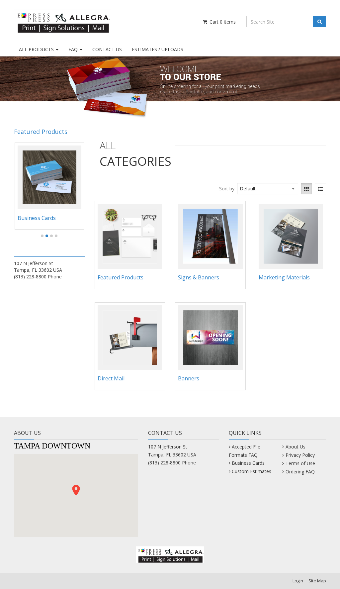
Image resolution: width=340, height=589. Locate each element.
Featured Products (120, 277)
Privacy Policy (300, 455)
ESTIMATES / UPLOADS (157, 49)
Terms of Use (300, 463)
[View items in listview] (320, 188)
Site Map (317, 581)
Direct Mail (111, 378)
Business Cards (37, 218)
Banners (188, 378)
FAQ (73, 49)
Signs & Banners (198, 277)
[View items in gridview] (306, 188)
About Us (295, 446)
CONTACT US (107, 49)
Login (298, 581)
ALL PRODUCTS (37, 49)
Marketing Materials (284, 277)
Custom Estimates (251, 471)
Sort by (226, 188)
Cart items (222, 22)
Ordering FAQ (300, 471)
